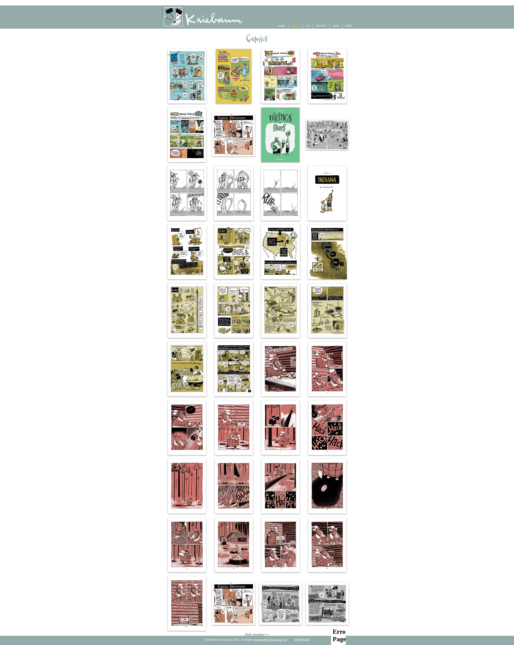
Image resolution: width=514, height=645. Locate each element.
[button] (186, 76)
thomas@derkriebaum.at (270, 640)
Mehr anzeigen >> (257, 634)
